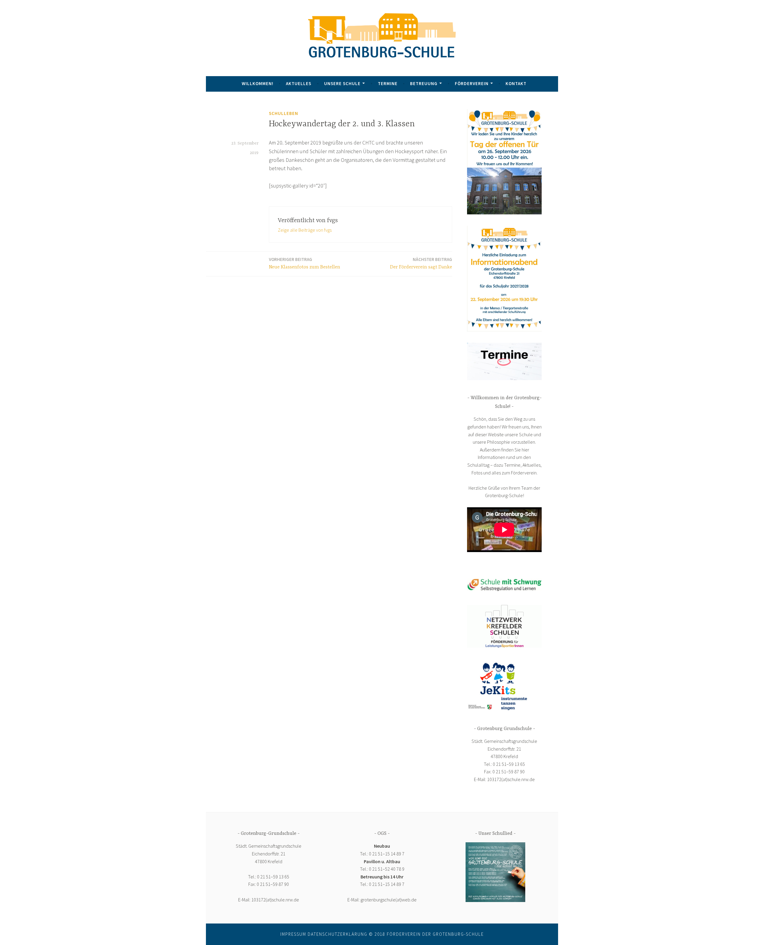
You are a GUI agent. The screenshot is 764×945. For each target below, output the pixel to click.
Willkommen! (257, 83)
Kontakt (516, 83)
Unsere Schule (342, 83)
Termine (388, 83)
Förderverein (472, 83)
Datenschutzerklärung (337, 934)
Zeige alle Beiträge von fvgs (305, 230)
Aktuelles (298, 83)
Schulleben (283, 113)
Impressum (293, 934)
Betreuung (424, 83)
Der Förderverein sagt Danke (421, 263)
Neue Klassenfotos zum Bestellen (304, 263)
